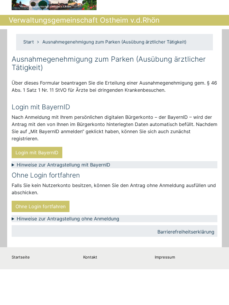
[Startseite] (54, 5)
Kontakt (90, 257)
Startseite (21, 257)
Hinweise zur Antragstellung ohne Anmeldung (68, 219)
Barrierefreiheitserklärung (185, 232)
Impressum (165, 257)
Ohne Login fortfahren (41, 206)
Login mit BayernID (37, 152)
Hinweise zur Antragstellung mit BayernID (63, 165)
